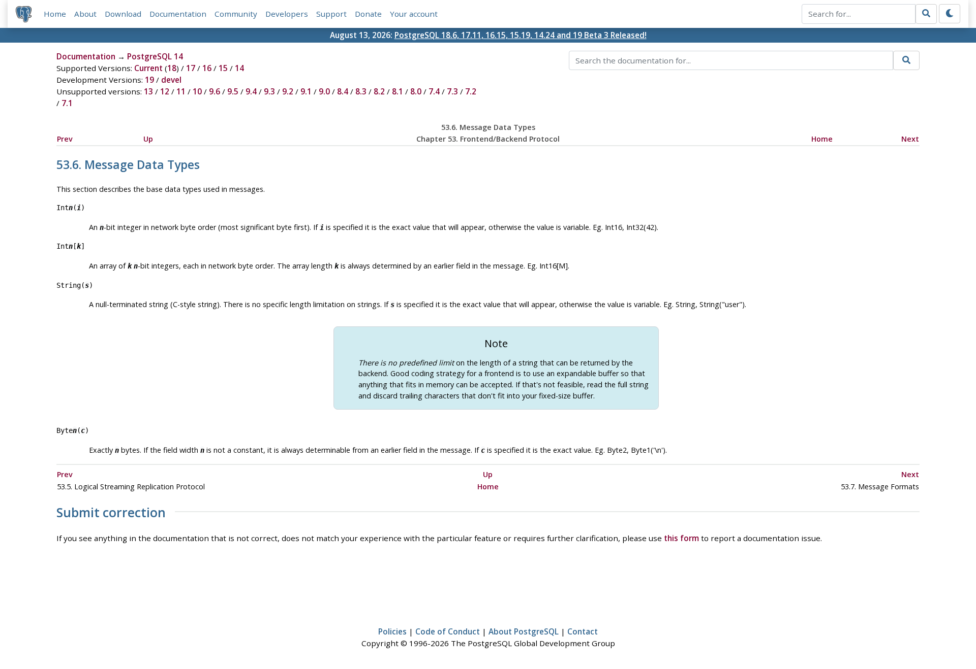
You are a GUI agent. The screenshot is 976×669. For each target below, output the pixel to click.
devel (171, 80)
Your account (414, 14)
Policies (392, 631)
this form (681, 538)
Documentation (177, 14)
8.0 (415, 91)
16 (206, 68)
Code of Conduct (447, 631)
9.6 (214, 91)
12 (164, 91)
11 (181, 91)
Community (236, 14)
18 (171, 68)
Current (148, 68)
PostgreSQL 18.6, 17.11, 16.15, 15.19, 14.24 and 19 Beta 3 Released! (520, 35)
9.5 (232, 91)
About (85, 14)
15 (223, 68)
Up (148, 139)
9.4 (251, 91)
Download (123, 14)
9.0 (324, 91)
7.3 (452, 91)
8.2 (379, 91)
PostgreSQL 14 (155, 56)
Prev (65, 139)
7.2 (470, 91)
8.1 (397, 91)
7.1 (67, 103)
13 (148, 91)
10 (197, 91)
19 (149, 80)
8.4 (342, 91)
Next (910, 139)
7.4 (434, 91)
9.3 (269, 91)
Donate (368, 14)
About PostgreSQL (524, 631)
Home (55, 14)
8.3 (361, 91)
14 (239, 68)
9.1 (306, 91)
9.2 (287, 91)
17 (190, 68)
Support (331, 14)
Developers (286, 14)
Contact (582, 631)
